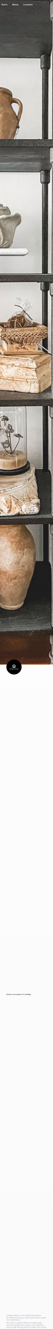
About (15, 4)
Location (28, 4)
